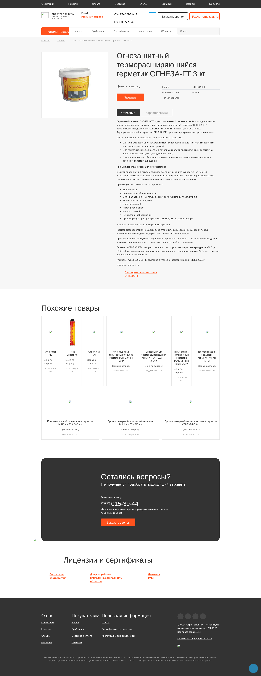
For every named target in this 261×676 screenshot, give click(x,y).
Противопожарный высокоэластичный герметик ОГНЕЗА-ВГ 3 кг (191, 423)
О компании (47, 3)
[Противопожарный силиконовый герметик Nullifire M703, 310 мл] (130, 401)
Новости (73, 3)
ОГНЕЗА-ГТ (198, 87)
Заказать (130, 97)
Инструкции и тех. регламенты (118, 635)
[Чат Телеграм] (253, 668)
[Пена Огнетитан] (72, 332)
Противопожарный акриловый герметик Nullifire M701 (207, 356)
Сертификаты (121, 31)
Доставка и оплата (82, 635)
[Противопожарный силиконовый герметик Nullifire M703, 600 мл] (70, 401)
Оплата (96, 3)
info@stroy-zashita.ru (92, 16)
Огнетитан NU (50, 353)
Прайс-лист (98, 31)
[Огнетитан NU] (51, 332)
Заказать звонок (172, 16)
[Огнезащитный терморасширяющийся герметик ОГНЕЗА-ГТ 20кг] (121, 332)
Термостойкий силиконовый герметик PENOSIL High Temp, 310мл (181, 357)
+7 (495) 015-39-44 (125, 14)
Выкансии (46, 642)
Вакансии (167, 3)
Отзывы (190, 3)
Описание (128, 113)
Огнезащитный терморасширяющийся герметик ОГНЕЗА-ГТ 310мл (153, 356)
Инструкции (145, 31)
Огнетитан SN (94, 353)
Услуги (78, 31)
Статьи (143, 3)
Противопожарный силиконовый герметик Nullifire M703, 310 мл (130, 423)
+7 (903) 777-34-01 (125, 22)
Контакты (214, 3)
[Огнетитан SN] (94, 332)
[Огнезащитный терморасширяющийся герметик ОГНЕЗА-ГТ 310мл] (153, 332)
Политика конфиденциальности (194, 638)
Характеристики (156, 113)
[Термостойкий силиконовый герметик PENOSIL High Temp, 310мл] (181, 332)
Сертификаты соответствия (117, 629)
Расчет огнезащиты (205, 16)
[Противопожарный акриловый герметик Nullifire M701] (207, 332)
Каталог (61, 40)
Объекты (166, 31)
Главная (45, 40)
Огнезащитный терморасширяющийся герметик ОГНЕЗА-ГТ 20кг (121, 356)
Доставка (120, 3)
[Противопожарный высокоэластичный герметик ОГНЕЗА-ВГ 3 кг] (190, 401)
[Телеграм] (152, 16)
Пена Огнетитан (72, 353)
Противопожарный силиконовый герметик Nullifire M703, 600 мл (70, 423)
